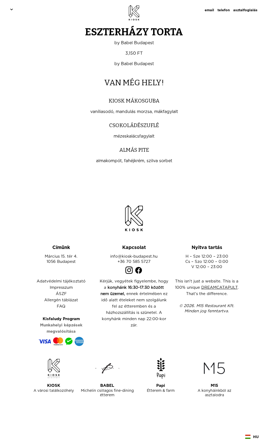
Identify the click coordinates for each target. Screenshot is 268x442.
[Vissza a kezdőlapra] (134, 218)
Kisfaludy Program (61, 319)
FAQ (61, 306)
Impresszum (61, 288)
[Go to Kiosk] (54, 368)
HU (256, 436)
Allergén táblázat (61, 300)
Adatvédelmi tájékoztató (61, 281)
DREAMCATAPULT (219, 288)
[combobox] (252, 437)
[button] (11, 9)
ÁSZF (61, 294)
